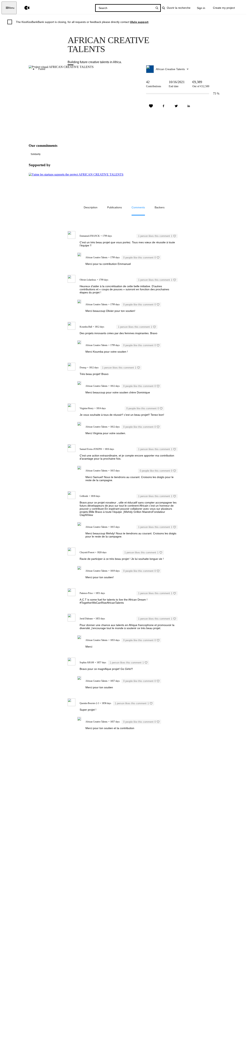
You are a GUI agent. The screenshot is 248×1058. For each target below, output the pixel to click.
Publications (114, 207)
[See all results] (157, 8)
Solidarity (35, 154)
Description (90, 207)
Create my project (224, 7)
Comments (138, 207)
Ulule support (139, 21)
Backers (159, 207)
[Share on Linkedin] (189, 106)
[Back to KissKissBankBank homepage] (24, 7)
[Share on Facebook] (163, 106)
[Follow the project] (151, 106)
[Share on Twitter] (176, 106)
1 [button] (155, 236)
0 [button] (139, 257)
